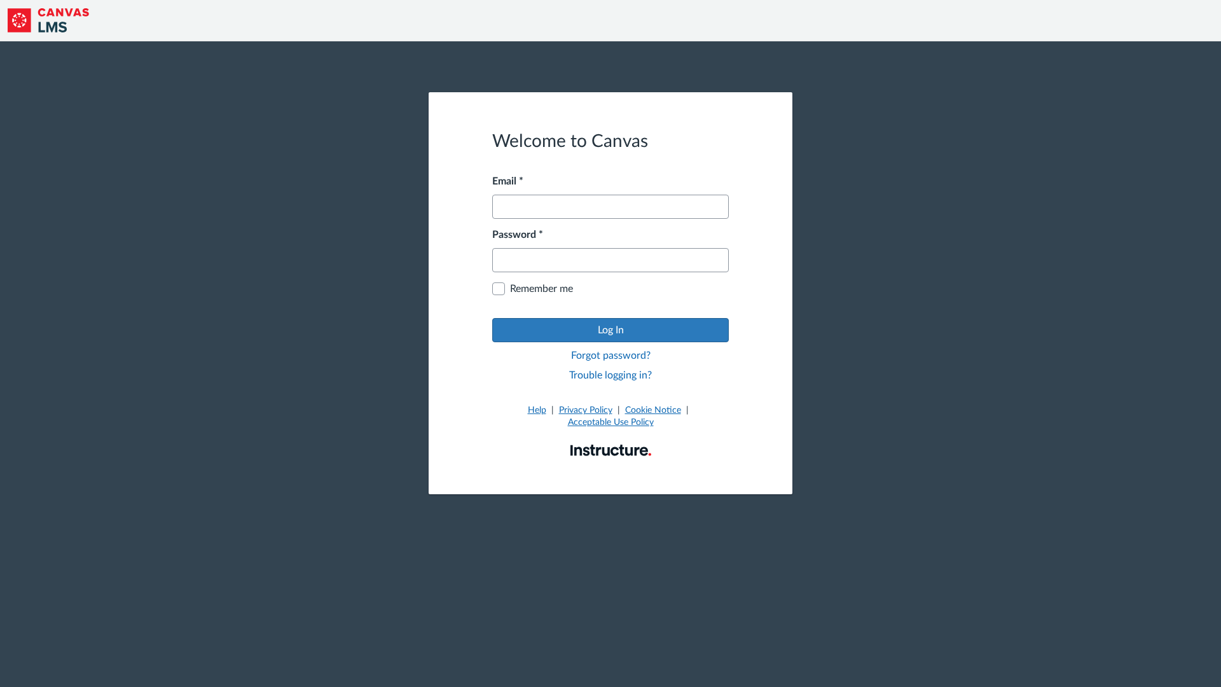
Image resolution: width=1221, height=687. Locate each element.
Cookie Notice (653, 410)
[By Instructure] (610, 450)
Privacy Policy (585, 410)
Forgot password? (611, 355)
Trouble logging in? (610, 375)
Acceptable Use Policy (611, 422)
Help (537, 410)
